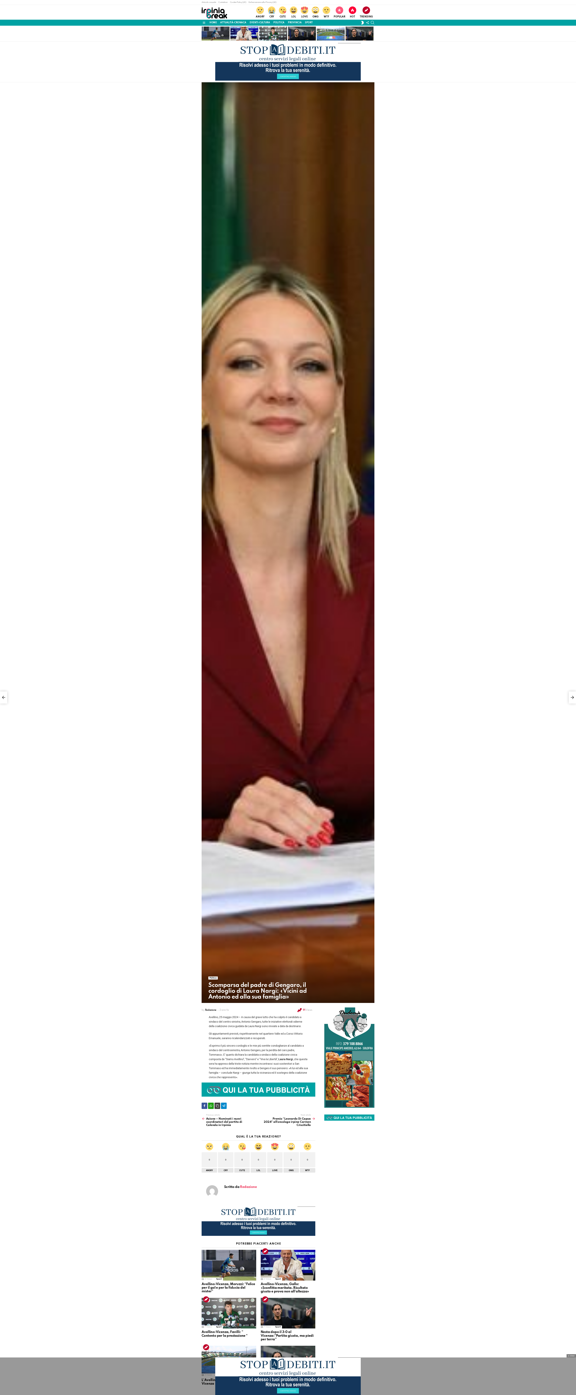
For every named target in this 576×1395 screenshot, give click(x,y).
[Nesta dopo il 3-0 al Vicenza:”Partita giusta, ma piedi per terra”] (288, 1313)
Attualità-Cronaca (233, 22)
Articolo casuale (209, 2)
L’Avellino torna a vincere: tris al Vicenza (329, 37)
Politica (278, 22)
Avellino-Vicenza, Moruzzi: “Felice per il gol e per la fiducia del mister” (214, 34)
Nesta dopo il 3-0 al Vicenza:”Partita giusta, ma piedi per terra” (301, 35)
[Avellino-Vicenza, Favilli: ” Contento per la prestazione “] (229, 1313)
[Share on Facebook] (204, 1106)
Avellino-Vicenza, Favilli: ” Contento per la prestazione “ (273, 35)
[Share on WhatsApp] (211, 1106)
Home (213, 22)
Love (304, 17)
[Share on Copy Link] (217, 1106)
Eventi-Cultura (260, 22)
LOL (293, 17)
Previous (203, 33)
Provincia (295, 22)
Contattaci (223, 2)
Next (372, 33)
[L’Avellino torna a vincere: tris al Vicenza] (331, 34)
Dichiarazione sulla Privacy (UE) (262, 2)
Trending (366, 17)
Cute (283, 17)
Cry (271, 17)
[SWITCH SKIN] (362, 23)
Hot (352, 17)
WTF (326, 17)
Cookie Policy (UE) (238, 2)
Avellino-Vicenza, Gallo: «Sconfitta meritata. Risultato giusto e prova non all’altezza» (244, 34)
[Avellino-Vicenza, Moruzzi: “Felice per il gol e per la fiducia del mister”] (229, 1265)
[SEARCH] (372, 23)
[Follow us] (367, 23)
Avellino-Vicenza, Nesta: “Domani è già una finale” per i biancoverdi (359, 35)
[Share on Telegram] (224, 1106)
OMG (315, 17)
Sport (309, 22)
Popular (339, 17)
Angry (260, 17)
